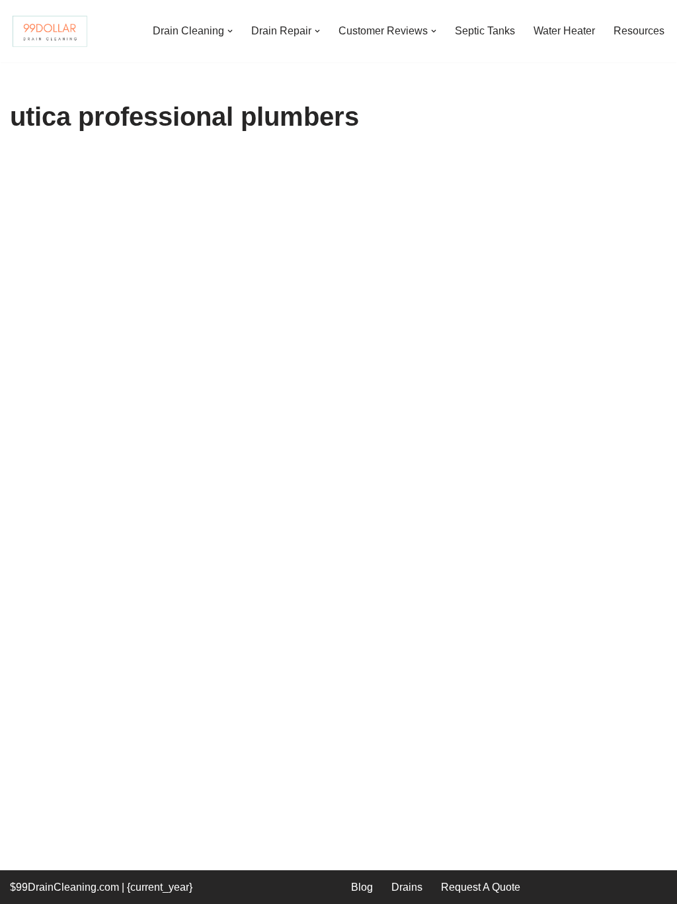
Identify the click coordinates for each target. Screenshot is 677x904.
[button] (230, 31)
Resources (639, 30)
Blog (362, 887)
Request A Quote (480, 887)
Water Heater (564, 30)
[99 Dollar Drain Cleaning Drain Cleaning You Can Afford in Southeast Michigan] (49, 31)
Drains (406, 887)
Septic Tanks (485, 30)
